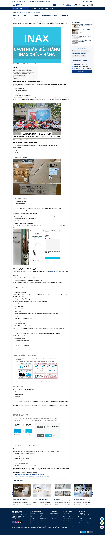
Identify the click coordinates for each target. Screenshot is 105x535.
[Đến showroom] (72, 68)
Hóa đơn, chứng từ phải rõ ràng (19, 75)
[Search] (54, 5)
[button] (12, 493)
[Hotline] (64, 5)
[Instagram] (15, 522)
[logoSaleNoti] (83, 532)
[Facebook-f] (13, 522)
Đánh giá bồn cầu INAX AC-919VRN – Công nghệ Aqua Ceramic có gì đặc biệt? (85, 25)
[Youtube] (18, 522)
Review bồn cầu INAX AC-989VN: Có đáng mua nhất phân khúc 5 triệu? (84, 31)
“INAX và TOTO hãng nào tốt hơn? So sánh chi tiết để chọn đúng (29, 474)
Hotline (67, 4)
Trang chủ (33, 8)
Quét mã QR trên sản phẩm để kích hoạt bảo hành (23, 72)
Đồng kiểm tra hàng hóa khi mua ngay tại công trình (24, 76)
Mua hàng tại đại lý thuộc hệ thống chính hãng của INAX (25, 69)
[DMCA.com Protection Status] (90, 532)
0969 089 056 (77, 64)
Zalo (76, 4)
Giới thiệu (40, 8)
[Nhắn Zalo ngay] (72, 66)
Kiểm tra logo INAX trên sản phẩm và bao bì (22, 70)
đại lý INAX (26, 97)
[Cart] (82, 5)
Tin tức (46, 8)
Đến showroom (77, 68)
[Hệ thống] (88, 5)
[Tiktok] (21, 522)
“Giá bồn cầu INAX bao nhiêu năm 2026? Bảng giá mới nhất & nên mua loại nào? (33, 476)
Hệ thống (91, 4)
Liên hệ (51, 8)
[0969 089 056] (72, 64)
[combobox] (39, 5)
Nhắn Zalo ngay (77, 66)
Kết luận (15, 78)
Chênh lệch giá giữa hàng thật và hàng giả (22, 73)
